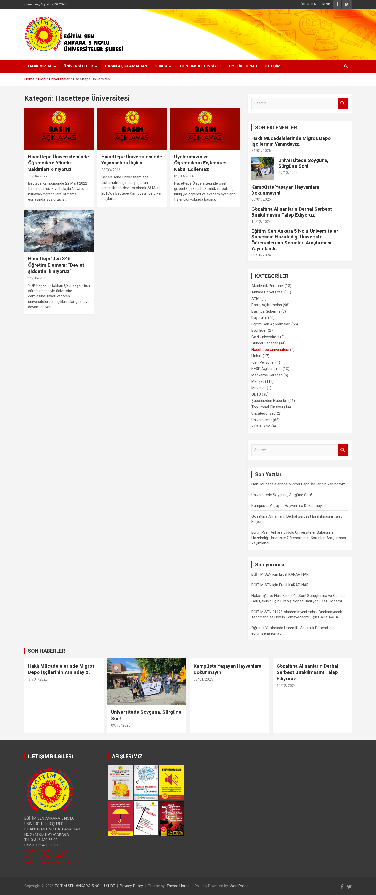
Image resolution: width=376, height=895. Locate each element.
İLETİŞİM (272, 66)
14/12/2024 (261, 222)
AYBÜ (256, 298)
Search (343, 103)
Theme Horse (178, 886)
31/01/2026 (261, 151)
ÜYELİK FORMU (243, 66)
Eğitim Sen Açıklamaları (270, 324)
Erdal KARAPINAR (294, 574)
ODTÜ (256, 394)
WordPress (239, 886)
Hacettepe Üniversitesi (270, 349)
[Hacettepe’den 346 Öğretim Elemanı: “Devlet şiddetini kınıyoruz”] (59, 231)
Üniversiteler (261, 419)
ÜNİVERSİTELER (78, 66)
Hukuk (256, 356)
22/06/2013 (38, 278)
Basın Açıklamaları (266, 305)
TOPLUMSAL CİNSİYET (200, 66)
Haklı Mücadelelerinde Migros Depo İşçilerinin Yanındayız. (291, 141)
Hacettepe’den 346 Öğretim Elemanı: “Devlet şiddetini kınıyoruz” (56, 265)
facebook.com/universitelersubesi (53, 861)
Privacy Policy (131, 886)
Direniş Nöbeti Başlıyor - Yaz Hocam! (311, 601)
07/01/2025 (261, 199)
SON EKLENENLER (276, 128)
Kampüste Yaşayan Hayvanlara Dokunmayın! (285, 190)
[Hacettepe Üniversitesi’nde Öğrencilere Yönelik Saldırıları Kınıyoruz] (59, 129)
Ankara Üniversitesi (267, 292)
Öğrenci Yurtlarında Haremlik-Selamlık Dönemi (289, 628)
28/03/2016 (111, 170)
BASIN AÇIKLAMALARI (126, 66)
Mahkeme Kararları (267, 375)
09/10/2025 (288, 173)
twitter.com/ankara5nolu (44, 856)
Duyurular (259, 317)
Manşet (257, 381)
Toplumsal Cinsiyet (267, 407)
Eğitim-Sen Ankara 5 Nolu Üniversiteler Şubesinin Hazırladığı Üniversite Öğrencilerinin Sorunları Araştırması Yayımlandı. (294, 239)
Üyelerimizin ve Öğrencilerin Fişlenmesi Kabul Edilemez (201, 163)
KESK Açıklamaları (266, 368)
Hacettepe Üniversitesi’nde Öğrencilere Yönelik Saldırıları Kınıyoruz (58, 163)
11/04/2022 (38, 176)
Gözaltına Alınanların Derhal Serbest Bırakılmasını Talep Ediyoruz (291, 212)
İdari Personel (262, 362)
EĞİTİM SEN (307, 4)
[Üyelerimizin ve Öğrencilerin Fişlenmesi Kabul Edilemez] (205, 129)
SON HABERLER (46, 651)
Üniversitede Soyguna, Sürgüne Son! (303, 163)
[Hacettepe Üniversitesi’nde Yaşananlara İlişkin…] (132, 129)
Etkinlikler (259, 330)
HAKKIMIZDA (40, 66)
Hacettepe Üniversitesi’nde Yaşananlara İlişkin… (131, 160)
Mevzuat (258, 388)
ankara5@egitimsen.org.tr (45, 850)
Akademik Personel (267, 285)
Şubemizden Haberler (269, 400)
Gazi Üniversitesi (265, 337)
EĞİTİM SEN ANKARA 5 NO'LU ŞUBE (85, 886)
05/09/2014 (184, 176)
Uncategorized (263, 413)
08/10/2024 (261, 255)
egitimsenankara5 (266, 633)
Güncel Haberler (264, 343)
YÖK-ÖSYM (260, 426)
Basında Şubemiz (265, 311)
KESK (326, 4)
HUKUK (160, 66)
